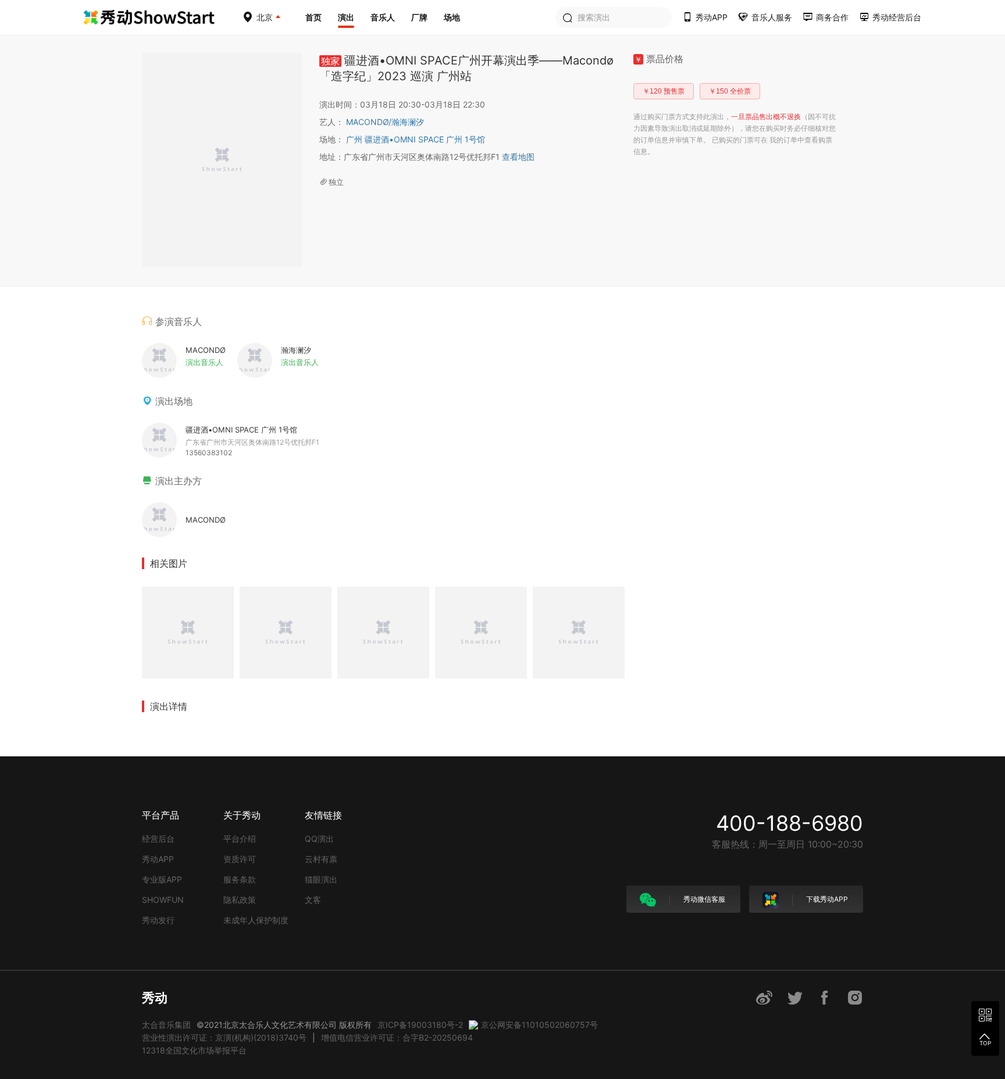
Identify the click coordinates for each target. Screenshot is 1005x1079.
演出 (346, 17)
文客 (313, 900)
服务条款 (239, 879)
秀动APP (158, 859)
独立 (336, 182)
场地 (452, 17)
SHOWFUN (163, 900)
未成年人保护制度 (255, 920)
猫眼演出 (321, 879)
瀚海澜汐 (407, 122)
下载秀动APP (826, 899)
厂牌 (419, 17)
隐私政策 (239, 900)
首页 (313, 17)
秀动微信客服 (703, 899)
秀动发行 (158, 920)
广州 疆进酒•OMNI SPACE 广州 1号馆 (415, 139)
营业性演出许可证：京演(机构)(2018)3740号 (224, 1037)
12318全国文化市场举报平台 (194, 1050)
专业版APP (162, 879)
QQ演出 (319, 839)
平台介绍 (239, 839)
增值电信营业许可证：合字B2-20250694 (397, 1037)
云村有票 (321, 859)
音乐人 (382, 17)
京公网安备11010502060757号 (539, 1025)
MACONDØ (368, 122)
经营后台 (158, 839)
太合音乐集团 (166, 1025)
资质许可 (239, 859)
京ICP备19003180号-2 (420, 1025)
